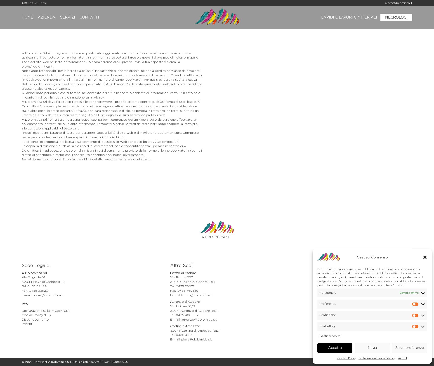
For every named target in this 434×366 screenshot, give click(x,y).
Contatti (89, 17)
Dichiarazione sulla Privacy (377, 358)
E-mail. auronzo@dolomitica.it (193, 319)
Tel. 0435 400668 (184, 315)
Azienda (46, 17)
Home (27, 17)
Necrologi (396, 17)
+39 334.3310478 (34, 3)
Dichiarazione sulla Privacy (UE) (46, 310)
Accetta (335, 348)
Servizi (67, 17)
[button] (425, 257)
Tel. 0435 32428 (34, 286)
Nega (372, 348)
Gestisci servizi (330, 336)
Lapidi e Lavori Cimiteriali (349, 17)
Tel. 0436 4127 (181, 335)
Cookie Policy (346, 358)
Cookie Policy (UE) (36, 315)
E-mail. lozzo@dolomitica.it (191, 295)
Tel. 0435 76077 (182, 286)
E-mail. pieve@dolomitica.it (43, 295)
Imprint (402, 358)
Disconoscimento (35, 319)
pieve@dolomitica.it (398, 3)
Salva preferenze (409, 348)
